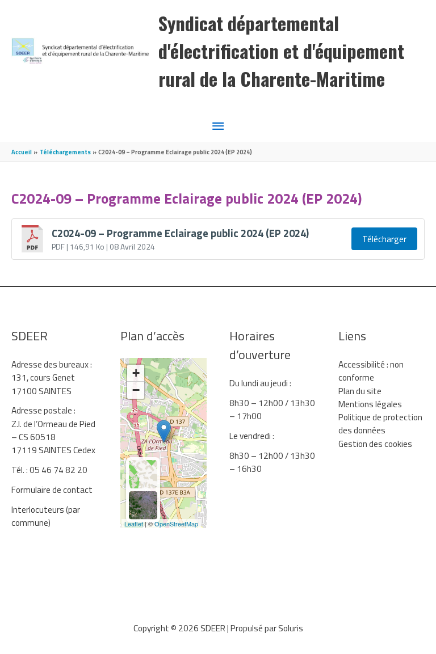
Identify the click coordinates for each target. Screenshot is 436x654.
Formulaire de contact (52, 489)
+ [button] (136, 373)
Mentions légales (370, 404)
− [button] (136, 390)
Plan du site (360, 391)
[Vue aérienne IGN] (143, 505)
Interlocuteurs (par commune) (45, 516)
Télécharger (384, 239)
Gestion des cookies (375, 443)
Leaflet (133, 523)
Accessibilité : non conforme (371, 370)
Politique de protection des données (380, 423)
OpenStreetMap (176, 523)
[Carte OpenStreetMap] (143, 474)
